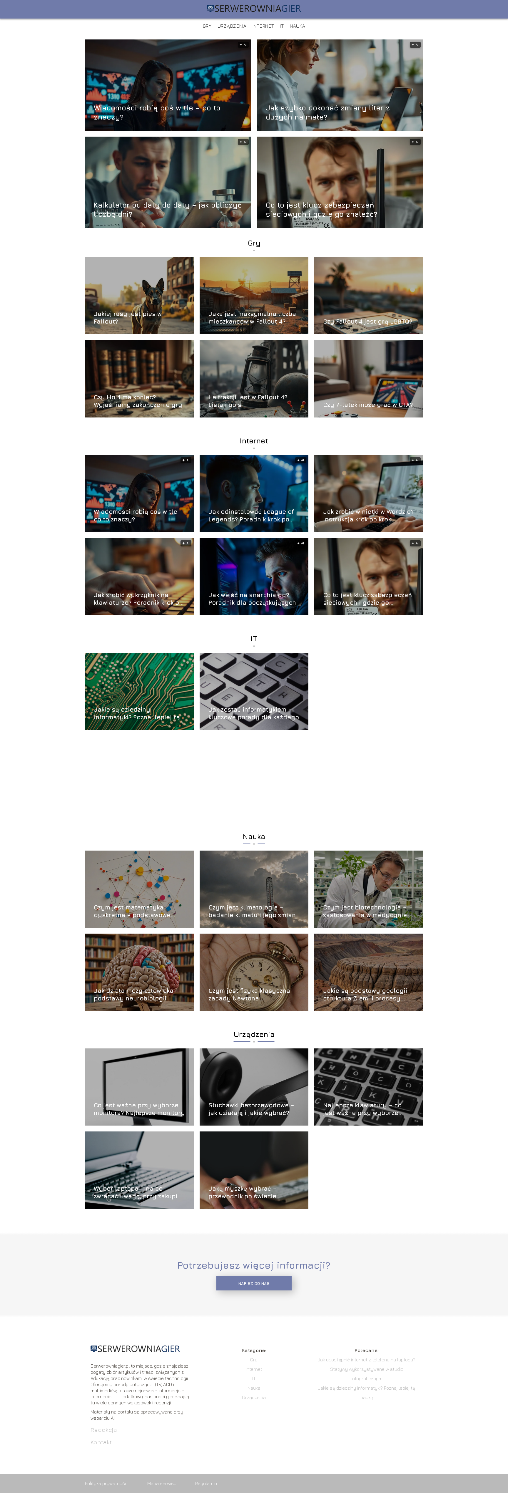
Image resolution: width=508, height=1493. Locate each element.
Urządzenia (232, 26)
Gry (207, 26)
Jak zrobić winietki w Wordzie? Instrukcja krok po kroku (368, 515)
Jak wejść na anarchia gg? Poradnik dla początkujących (252, 598)
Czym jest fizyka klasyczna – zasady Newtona (252, 994)
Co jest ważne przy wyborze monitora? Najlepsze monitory (139, 1109)
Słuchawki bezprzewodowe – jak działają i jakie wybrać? (251, 1109)
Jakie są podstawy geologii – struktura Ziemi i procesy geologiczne (368, 994)
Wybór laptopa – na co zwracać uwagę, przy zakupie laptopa (137, 1192)
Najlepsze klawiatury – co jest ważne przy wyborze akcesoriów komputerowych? (366, 1109)
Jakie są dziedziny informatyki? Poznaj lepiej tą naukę (137, 713)
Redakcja (104, 1429)
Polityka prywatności (106, 1483)
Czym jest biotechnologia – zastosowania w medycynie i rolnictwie (366, 911)
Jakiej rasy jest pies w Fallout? (128, 317)
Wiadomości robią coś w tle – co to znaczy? (157, 112)
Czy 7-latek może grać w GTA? (368, 404)
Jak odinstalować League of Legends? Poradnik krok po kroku (251, 515)
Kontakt (101, 1442)
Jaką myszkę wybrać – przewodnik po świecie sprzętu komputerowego (245, 1192)
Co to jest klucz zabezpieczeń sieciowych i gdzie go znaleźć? (321, 209)
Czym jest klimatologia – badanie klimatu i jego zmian (252, 911)
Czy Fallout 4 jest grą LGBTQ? (367, 321)
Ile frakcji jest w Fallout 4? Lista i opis (247, 401)
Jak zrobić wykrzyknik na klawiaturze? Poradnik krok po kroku (138, 599)
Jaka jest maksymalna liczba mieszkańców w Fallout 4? (252, 317)
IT (282, 26)
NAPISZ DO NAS (254, 1283)
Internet (263, 26)
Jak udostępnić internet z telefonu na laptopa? (366, 1359)
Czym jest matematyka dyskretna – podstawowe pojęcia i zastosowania (132, 911)
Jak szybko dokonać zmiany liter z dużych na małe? (328, 112)
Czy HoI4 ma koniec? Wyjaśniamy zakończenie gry (138, 401)
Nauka (297, 26)
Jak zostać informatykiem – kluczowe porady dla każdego (253, 713)
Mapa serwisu (161, 1483)
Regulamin (206, 1483)
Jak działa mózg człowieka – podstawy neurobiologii (136, 994)
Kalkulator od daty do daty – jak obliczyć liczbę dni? (168, 209)
